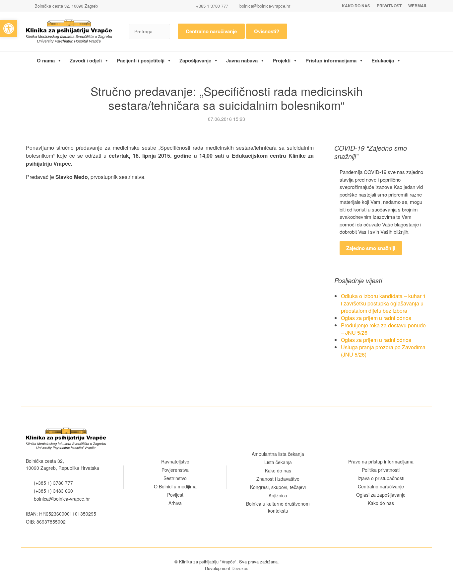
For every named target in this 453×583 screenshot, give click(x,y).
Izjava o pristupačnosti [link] (380, 478)
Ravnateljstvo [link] (175, 461)
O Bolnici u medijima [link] (175, 486)
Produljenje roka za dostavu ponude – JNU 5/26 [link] (383, 328)
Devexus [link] (239, 568)
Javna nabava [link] (242, 60)
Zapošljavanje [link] (195, 60)
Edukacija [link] (382, 60)
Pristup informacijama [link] (330, 60)
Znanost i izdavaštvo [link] (277, 478)
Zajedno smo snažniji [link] (370, 248)
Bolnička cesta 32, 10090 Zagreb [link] (65, 6)
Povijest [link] (175, 494)
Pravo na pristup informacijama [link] (381, 461)
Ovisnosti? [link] (266, 31)
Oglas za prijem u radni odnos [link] (376, 318)
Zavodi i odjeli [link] (86, 60)
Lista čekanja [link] (278, 462)
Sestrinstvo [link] (175, 478)
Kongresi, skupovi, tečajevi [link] (278, 487)
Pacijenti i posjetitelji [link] (140, 60)
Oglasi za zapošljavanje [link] (381, 494)
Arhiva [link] (175, 503)
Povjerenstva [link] (175, 469)
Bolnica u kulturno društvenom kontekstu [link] (278, 507)
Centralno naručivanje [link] (211, 31)
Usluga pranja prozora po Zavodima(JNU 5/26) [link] (383, 350)
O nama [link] (46, 60)
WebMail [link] (417, 6)
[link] (8, 28)
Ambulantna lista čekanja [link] (278, 454)
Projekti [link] (282, 60)
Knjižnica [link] (278, 495)
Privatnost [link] (389, 6)
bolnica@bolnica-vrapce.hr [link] (264, 6)
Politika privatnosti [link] (381, 469)
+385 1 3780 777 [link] (211, 6)
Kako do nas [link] (356, 6)
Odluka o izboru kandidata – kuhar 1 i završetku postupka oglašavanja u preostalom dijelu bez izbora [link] (383, 303)
